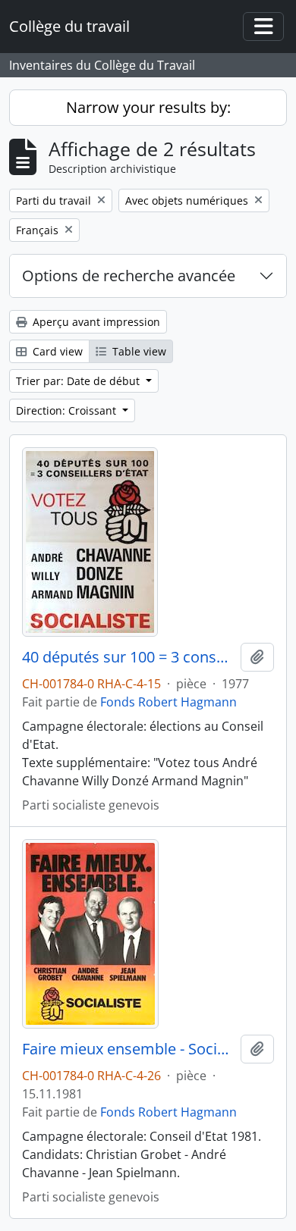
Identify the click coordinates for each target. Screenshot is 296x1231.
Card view (56, 351)
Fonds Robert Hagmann (168, 702)
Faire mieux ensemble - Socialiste (128, 1049)
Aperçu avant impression (95, 322)
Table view (137, 351)
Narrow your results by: (148, 107)
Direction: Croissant (67, 410)
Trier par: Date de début (79, 381)
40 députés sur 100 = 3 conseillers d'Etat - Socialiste (128, 657)
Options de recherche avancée (128, 275)
